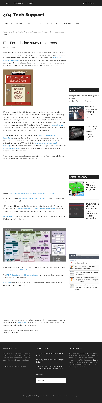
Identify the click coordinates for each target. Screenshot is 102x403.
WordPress (70, 396)
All (92, 258)
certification (15, 332)
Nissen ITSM (7, 216)
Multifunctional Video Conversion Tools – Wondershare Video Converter (92, 211)
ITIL (21, 332)
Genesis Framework (59, 396)
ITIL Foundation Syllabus (11, 148)
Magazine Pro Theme (43, 396)
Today (76, 258)
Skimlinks (95, 360)
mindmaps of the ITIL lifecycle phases (32, 198)
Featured (13, 330)
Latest (79, 255)
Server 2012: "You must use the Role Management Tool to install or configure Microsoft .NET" (86, 280)
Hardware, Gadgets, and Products (27, 330)
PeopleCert (22, 323)
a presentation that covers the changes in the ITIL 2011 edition (32, 193)
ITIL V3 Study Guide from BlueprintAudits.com (22, 275)
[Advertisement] (34, 176)
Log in (77, 396)
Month (87, 258)
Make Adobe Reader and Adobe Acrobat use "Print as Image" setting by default (86, 287)
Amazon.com (87, 353)
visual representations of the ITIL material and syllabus (36, 209)
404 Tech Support (23, 14)
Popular (72, 255)
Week (81, 258)
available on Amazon (24, 270)
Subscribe (6, 366)
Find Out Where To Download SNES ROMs (92, 186)
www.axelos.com (57, 125)
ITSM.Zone (7, 283)
